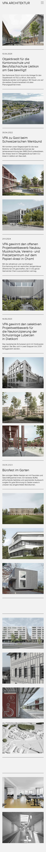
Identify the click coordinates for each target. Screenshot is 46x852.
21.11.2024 (6, 239)
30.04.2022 (7, 132)
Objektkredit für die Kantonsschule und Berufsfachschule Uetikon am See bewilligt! (20, 64)
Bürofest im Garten (15, 470)
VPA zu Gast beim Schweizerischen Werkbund (22, 139)
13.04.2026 (7, 54)
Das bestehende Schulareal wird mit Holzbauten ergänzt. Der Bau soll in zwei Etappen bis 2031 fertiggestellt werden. (23, 346)
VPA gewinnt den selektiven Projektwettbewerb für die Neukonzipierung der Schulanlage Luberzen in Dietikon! (22, 331)
